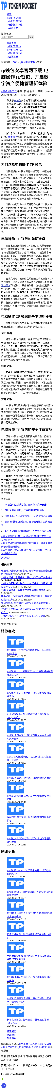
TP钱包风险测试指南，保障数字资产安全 (26, 504)
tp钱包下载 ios (14, 18)
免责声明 (11, 1038)
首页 (9, 14)
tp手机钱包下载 (14, 21)
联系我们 (11, 1035)
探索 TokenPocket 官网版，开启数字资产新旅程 (28, 516)
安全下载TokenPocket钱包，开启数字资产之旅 (28, 531)
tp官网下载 (12, 28)
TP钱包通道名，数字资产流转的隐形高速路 (23, 590)
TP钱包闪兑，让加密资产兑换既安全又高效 (23, 616)
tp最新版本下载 (14, 24)
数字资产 (12, 137)
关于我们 (11, 1031)
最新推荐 (11, 43)
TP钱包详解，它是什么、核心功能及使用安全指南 (26, 577)
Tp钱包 (17, 100)
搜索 (31, 37)
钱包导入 (5, 285)
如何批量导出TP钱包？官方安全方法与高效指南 (25, 603)
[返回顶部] (4, 1087)
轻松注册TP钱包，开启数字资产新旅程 (24, 510)
